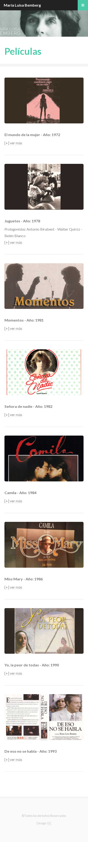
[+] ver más (13, 143)
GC (49, 823)
